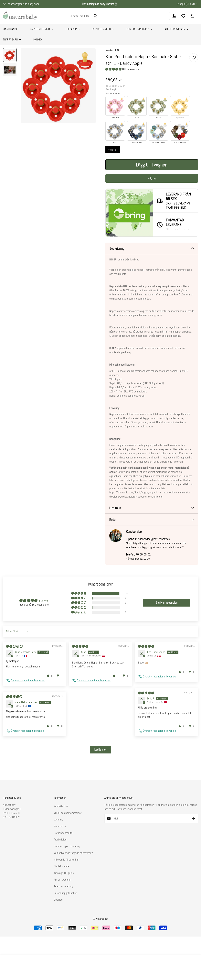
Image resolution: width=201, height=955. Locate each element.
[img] (14, 646)
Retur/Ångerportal (63, 833)
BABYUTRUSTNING (40, 29)
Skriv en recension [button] (166, 602)
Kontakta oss (61, 806)
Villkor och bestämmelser (67, 813)
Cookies (58, 899)
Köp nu (152, 178)
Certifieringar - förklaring (67, 846)
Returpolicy (60, 826)
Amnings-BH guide (64, 873)
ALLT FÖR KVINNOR (175, 29)
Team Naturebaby (63, 886)
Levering (58, 819)
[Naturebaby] (20, 15)
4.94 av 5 (43, 601)
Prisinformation (112, 93)
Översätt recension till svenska (28, 680)
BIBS (116, 50)
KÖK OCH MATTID (101, 29)
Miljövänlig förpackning (66, 859)
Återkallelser (60, 839)
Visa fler (112, 149)
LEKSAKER (71, 29)
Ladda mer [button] (100, 749)
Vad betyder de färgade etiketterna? (73, 853)
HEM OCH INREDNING (137, 29)
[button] (192, 15)
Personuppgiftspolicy (65, 893)
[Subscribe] (193, 818)
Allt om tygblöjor (62, 879)
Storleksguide (61, 866)
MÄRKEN (37, 39)
